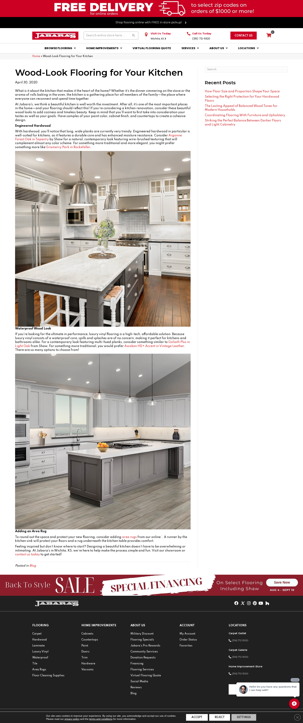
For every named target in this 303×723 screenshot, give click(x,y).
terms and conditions (100, 719)
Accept (196, 717)
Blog (32, 565)
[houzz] (267, 603)
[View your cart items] (268, 35)
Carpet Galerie (238, 650)
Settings (244, 717)
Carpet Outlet (237, 633)
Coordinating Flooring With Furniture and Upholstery (245, 115)
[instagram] (249, 603)
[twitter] (242, 603)
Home (36, 56)
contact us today (27, 554)
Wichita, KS (158, 38)
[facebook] (236, 603)
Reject (220, 717)
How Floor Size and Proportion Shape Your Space (242, 91)
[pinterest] (255, 603)
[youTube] (260, 603)
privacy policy (72, 719)
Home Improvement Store (245, 666)
